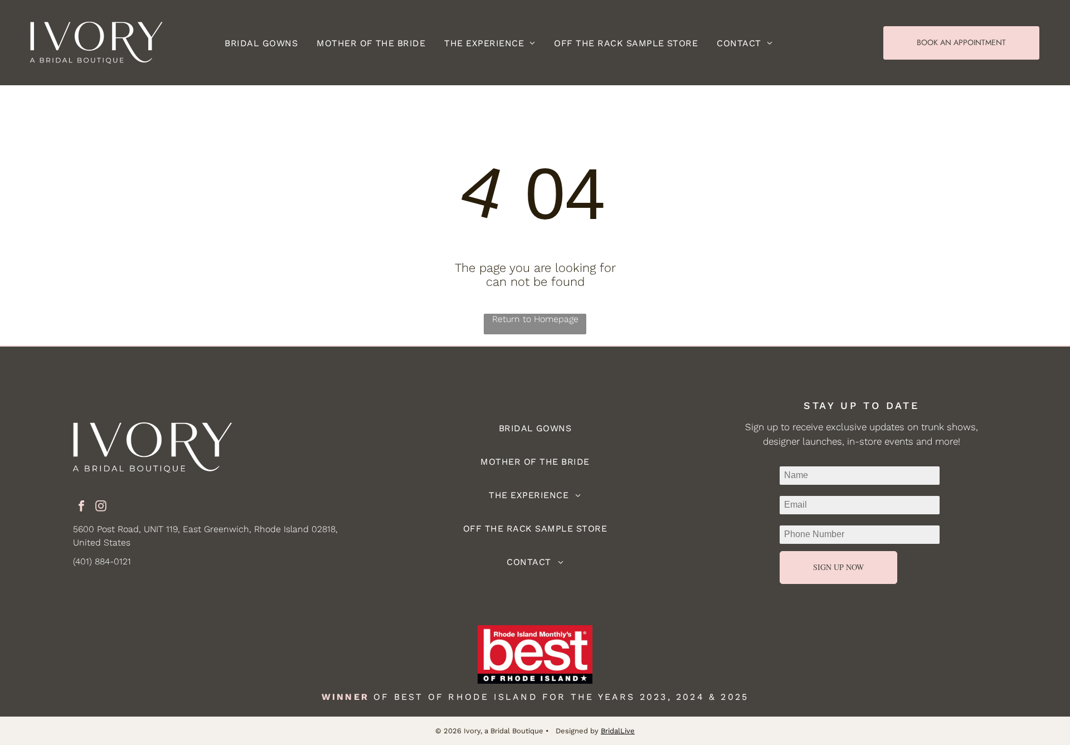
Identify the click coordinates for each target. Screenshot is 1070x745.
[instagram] (101, 507)
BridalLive (618, 731)
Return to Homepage (535, 319)
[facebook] (81, 507)
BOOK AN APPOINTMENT (961, 42)
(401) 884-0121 (102, 561)
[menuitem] (261, 42)
